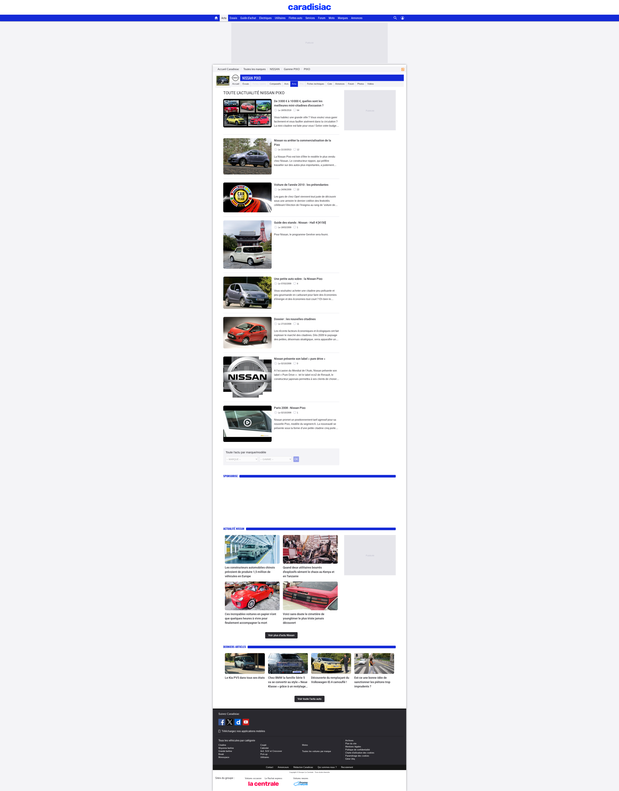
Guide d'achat (248, 18)
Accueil (235, 84)
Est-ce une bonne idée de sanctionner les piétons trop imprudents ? (372, 682)
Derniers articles (234, 647)
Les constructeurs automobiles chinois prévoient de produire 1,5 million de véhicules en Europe (250, 572)
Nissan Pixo (251, 78)
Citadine (222, 745)
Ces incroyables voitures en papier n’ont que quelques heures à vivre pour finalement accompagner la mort (250, 618)
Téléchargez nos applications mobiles (243, 731)
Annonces (356, 18)
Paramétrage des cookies (357, 756)
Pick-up (263, 754)
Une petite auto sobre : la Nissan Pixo (298, 278)
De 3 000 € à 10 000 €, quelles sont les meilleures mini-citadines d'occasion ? (299, 103)
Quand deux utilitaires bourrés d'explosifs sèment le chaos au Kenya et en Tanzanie (308, 572)
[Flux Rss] (403, 69)
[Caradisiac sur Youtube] (246, 722)
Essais (233, 18)
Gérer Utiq (350, 759)
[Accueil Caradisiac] (216, 18)
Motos (305, 745)
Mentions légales (353, 746)
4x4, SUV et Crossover (271, 751)
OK (296, 459)
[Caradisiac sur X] (230, 722)
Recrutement (347, 767)
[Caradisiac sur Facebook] (222, 722)
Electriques (265, 18)
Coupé (263, 745)
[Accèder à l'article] (252, 549)
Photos (360, 84)
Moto (332, 18)
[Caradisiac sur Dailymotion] (238, 722)
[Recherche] (395, 18)
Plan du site (350, 743)
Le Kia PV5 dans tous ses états (245, 677)
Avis (286, 84)
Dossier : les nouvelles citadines (295, 319)
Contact (269, 767)
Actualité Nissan (233, 529)
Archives (349, 740)
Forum (321, 18)
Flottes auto (295, 18)
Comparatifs (275, 84)
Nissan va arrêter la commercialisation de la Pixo (302, 142)
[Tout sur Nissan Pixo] (222, 85)
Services (310, 18)
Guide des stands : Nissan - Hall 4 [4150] (300, 222)
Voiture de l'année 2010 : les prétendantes (301, 184)
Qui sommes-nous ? (327, 767)
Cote (330, 84)
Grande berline (225, 751)
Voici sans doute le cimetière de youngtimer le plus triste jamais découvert (303, 618)
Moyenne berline (226, 748)
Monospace (223, 757)
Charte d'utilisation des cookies (359, 753)
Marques (343, 18)
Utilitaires (280, 18)
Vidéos (370, 84)
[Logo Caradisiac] (309, 13)
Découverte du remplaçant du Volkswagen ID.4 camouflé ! (330, 680)
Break (221, 754)
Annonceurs (283, 767)
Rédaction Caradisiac (303, 767)
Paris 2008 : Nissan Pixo (289, 408)
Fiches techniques (315, 84)
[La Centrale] (264, 787)
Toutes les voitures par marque (316, 751)
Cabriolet (264, 748)
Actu (223, 18)
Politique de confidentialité (357, 749)
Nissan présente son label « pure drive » (299, 358)
